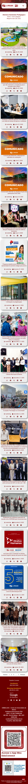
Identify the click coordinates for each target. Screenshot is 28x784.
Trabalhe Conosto (14, 680)
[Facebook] (11, 700)
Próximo (22, 674)
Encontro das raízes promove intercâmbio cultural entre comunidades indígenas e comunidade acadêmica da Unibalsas (14, 627)
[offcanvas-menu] (23, 6)
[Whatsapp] (8, 700)
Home (9, 16)
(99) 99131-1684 (14, 690)
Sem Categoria (16, 16)
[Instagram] (14, 700)
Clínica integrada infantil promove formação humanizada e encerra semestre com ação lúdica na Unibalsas (14, 338)
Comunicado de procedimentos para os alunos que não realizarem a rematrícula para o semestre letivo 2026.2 (14, 85)
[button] (7, 54)
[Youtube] (16, 700)
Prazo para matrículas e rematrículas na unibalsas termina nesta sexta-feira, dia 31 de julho (14, 48)
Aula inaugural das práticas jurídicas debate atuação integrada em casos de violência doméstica (14, 229)
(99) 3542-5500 (14, 685)
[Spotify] (19, 700)
